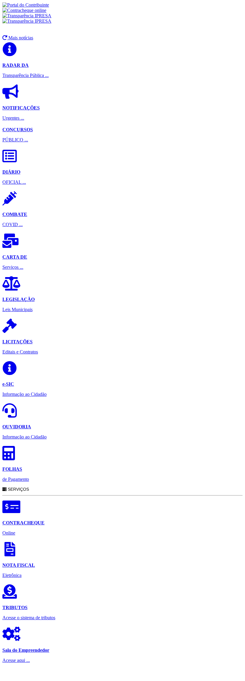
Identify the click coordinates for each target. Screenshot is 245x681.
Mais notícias (20, 37)
